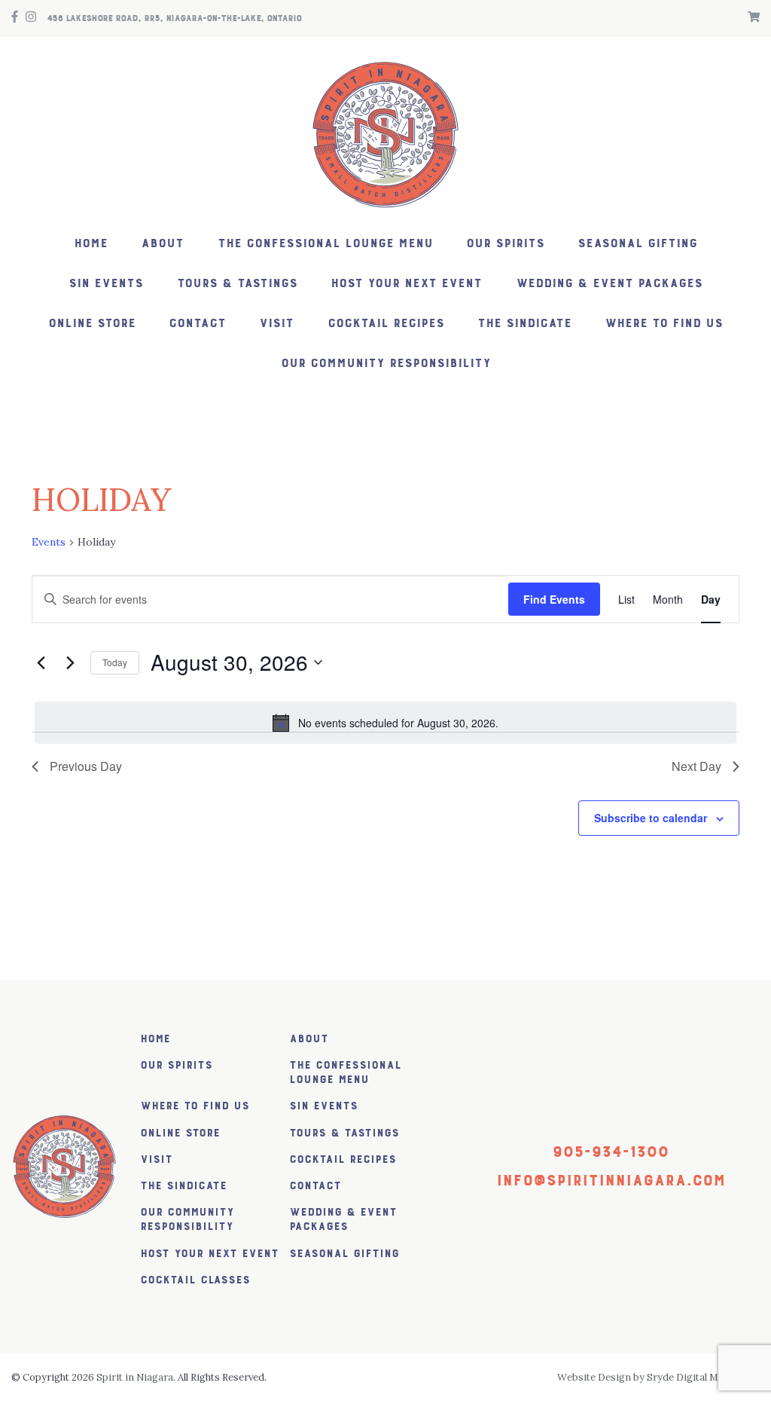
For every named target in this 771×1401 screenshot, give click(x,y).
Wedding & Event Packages (609, 284)
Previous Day (86, 766)
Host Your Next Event (406, 284)
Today (114, 662)
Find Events (554, 599)
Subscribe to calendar (650, 817)
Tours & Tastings (237, 284)
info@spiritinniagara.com (610, 1180)
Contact (197, 324)
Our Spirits (505, 244)
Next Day (696, 766)
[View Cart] (750, 18)
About (162, 244)
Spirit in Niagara (134, 1377)
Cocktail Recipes (386, 324)
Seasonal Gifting (637, 244)
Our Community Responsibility (386, 364)
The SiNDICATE (524, 324)
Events (49, 542)
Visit (276, 324)
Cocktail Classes (195, 1280)
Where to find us (664, 324)
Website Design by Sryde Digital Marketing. (658, 1377)
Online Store (92, 324)
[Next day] (70, 662)
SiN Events (106, 284)
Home (91, 244)
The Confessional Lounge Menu (325, 244)
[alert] (385, 723)
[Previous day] (41, 662)
